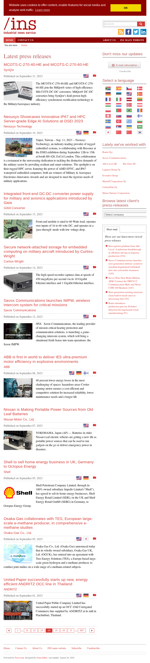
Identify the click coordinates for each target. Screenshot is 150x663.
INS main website (132, 40)
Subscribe (77, 648)
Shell (7, 472)
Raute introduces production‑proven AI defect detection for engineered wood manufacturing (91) (123, 308)
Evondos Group (110, 175)
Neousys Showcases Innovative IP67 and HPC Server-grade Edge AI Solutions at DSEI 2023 (44, 118)
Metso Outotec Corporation (116, 193)
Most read (112, 229)
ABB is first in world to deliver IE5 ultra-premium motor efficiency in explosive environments (45, 359)
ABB (7, 367)
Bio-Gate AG (129, 163)
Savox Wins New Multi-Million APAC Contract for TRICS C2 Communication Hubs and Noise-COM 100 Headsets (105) (124, 282)
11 (27, 630)
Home (9, 40)
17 (71, 630)
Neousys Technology (18, 126)
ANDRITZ (10, 589)
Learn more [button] (42, 10)
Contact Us (26, 40)
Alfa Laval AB (109, 163)
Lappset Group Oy (111, 169)
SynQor (9, 70)
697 (82, 630)
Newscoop (19, 657)
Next (91, 630)
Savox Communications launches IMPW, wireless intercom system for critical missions (47, 302)
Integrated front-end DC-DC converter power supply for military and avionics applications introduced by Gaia (48, 197)
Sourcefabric (42, 657)
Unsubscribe (125, 71)
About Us (109, 40)
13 (41, 630)
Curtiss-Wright (14, 261)
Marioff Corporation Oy (114, 181)
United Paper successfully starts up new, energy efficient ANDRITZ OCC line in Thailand (46, 581)
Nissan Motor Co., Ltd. (19, 419)
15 (56, 630)
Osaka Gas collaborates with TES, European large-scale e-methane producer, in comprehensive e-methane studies (48, 522)
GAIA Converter (14, 208)
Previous (9, 630)
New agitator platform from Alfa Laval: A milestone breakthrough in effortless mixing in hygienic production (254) (124, 251)
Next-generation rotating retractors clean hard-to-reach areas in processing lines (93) (125, 295)
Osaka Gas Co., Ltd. (18, 533)
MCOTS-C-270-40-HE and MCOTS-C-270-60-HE (46, 64)
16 (63, 630)
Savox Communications (20, 310)
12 (34, 630)
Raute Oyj (107, 152)
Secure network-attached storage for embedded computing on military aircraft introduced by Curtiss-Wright (49, 251)
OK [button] (126, 7)
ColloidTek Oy (109, 187)
